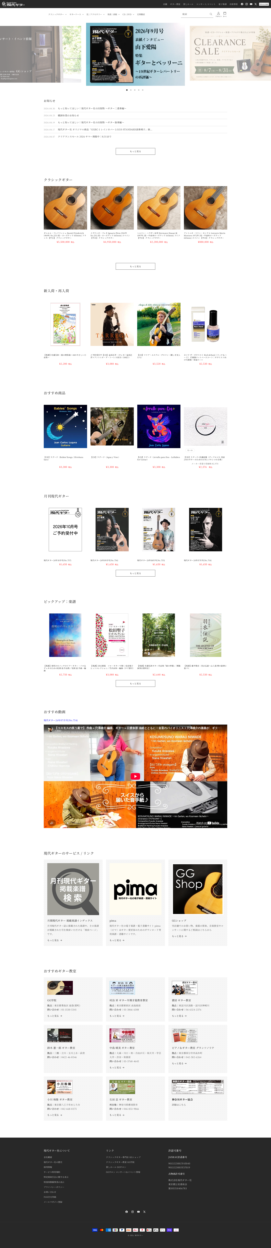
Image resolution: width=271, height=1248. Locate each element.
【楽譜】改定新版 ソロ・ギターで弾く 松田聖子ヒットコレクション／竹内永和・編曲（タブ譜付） (112, 667)
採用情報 (48, 1167)
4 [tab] (138, 90)
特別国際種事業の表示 (54, 1182)
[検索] (211, 14)
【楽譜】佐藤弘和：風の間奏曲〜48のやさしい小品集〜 (65, 356)
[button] (57, 14)
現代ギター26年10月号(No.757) (57, 560)
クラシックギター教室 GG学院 (120, 1162)
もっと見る (135, 151)
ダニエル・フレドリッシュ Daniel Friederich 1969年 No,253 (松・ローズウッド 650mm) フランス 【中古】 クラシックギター (65, 235)
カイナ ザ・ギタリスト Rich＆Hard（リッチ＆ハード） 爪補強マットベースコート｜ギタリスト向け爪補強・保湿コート (205, 357)
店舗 (165, 4)
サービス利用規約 (52, 1172)
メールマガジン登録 (53, 1201)
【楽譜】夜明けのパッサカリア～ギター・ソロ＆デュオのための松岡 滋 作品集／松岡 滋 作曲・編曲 (65, 668)
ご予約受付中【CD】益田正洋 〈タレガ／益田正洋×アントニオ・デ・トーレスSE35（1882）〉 (111, 356)
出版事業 (234, 4)
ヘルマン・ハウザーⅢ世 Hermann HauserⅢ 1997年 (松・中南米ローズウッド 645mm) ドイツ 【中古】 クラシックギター (158, 235)
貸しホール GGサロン (116, 1167)
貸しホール (188, 4)
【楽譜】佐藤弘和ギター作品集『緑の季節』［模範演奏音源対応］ (159, 667)
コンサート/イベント (206, 4)
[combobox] (197, 14)
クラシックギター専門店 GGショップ (123, 1157)
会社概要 (48, 1157)
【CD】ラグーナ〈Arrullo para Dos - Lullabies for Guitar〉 (158, 458)
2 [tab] (131, 90)
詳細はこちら (179, 1104)
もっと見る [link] (115, 940)
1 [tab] (127, 90)
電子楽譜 (222, 4)
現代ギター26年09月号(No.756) (104, 560)
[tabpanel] (135, 54)
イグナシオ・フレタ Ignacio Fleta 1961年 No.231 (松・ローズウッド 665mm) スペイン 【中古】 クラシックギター (110, 235)
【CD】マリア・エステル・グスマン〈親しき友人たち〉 (158, 356)
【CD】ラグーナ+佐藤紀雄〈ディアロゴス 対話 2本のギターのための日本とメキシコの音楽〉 (205, 458)
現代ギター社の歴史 (53, 1162)
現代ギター (139, 1235)
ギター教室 (175, 4)
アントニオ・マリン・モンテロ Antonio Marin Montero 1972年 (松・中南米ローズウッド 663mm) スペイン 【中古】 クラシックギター (204, 235)
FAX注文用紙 (50, 1196)
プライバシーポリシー (54, 1187)
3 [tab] (135, 90)
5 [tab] (142, 90)
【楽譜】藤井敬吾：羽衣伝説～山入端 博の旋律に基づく (205, 667)
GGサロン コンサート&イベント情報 (123, 1172)
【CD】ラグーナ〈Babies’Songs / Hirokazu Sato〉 (63, 458)
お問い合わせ (50, 1192)
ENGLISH (264, 4)
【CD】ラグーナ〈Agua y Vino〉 (105, 457)
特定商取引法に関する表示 (56, 1177)
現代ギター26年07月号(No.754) (198, 560)
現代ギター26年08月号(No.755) (151, 560)
